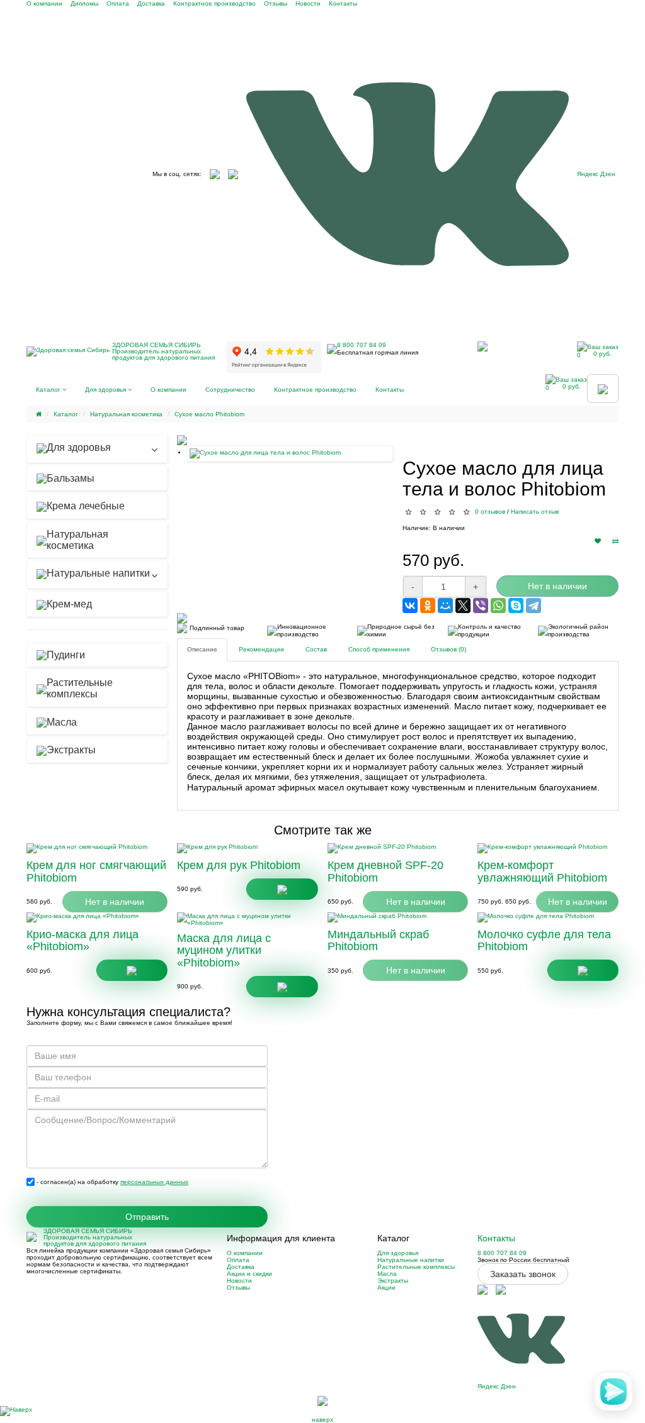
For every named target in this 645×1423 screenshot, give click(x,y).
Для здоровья (106, 389)
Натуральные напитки (410, 1259)
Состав (316, 649)
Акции (386, 1287)
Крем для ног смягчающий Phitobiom (96, 871)
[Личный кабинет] (482, 346)
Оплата (117, 3)
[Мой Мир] (445, 605)
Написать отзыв (535, 511)
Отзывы (275, 3)
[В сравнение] (615, 541)
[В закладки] (598, 541)
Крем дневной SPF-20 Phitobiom (385, 871)
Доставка (151, 3)
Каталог (49, 389)
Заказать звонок (523, 1274)
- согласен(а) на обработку (111, 1181)
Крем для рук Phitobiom (238, 865)
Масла (387, 1273)
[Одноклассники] (427, 605)
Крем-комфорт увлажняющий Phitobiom (542, 871)
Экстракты (392, 1280)
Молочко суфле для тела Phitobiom (544, 940)
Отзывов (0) (448, 649)
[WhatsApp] (498, 605)
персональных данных (154, 1181)
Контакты (343, 3)
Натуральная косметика (126, 414)
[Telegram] (533, 605)
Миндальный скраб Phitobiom (378, 940)
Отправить (147, 1217)
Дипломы (84, 3)
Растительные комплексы (416, 1266)
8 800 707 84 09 (361, 344)
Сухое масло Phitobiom (209, 414)
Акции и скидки (249, 1273)
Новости (308, 3)
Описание (202, 649)
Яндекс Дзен (596, 173)
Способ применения (378, 649)
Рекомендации (261, 649)
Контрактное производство (214, 3)
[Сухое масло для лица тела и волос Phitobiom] (289, 453)
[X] (463, 605)
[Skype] (515, 605)
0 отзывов (490, 511)
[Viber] (480, 605)
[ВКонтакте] (410, 605)
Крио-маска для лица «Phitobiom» (82, 940)
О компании (44, 3)
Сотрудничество (230, 389)
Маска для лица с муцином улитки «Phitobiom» (224, 951)
